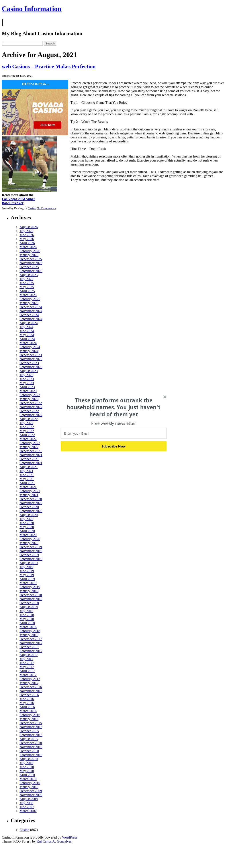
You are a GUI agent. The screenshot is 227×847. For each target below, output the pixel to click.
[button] (114, 407)
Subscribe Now (114, 446)
